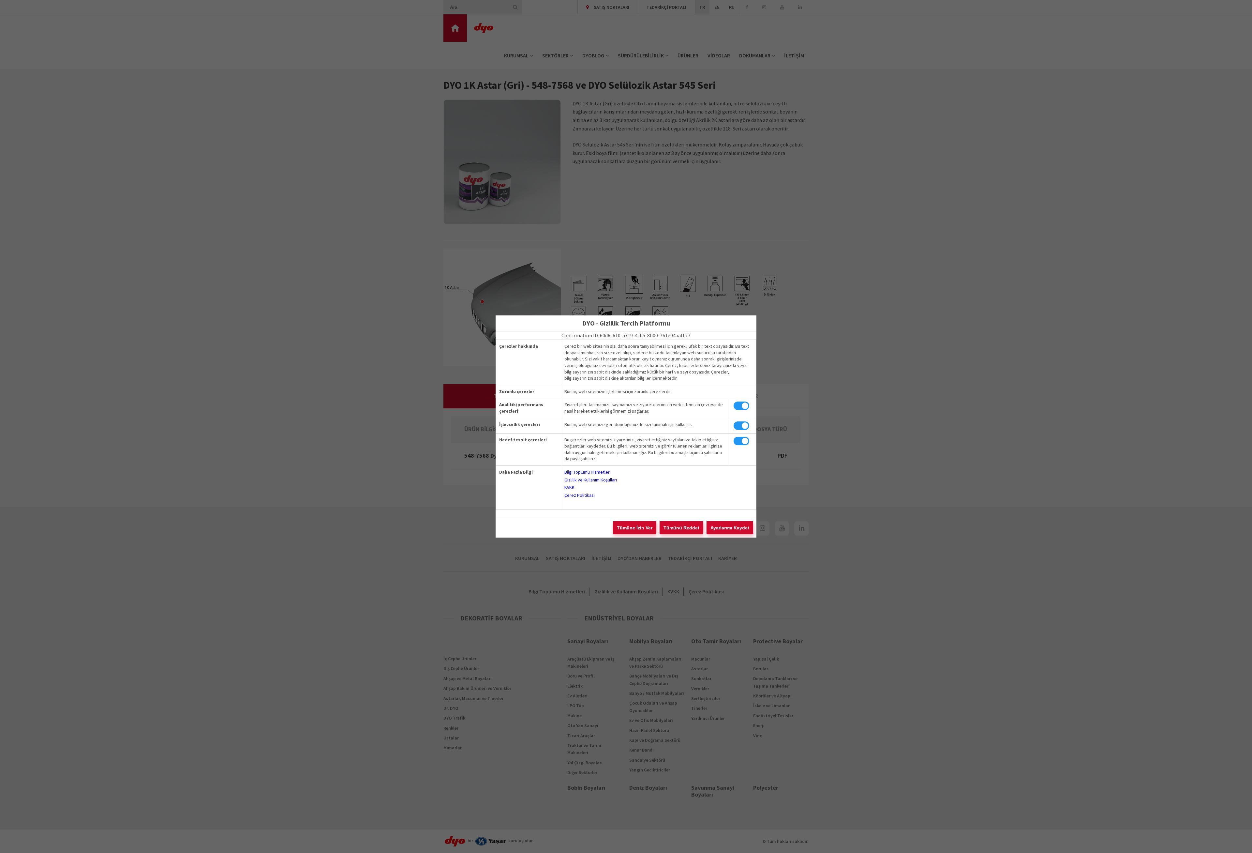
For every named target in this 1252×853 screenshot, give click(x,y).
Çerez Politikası (579, 495)
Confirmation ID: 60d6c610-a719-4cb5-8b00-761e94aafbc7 (626, 335)
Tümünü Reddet (681, 527)
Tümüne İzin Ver (634, 527)
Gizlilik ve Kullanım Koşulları (590, 480)
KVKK (569, 487)
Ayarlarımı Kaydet (729, 527)
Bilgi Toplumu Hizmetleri (587, 472)
